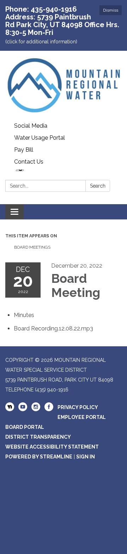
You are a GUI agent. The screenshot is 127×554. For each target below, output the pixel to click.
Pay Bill (23, 149)
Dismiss (110, 10)
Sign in (85, 456)
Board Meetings (32, 247)
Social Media (30, 125)
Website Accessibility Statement (52, 447)
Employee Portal (82, 417)
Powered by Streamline (38, 456)
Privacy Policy (78, 407)
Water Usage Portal (39, 137)
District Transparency (38, 437)
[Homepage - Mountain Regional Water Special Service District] (63, 85)
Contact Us (28, 161)
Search (97, 186)
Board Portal (24, 427)
